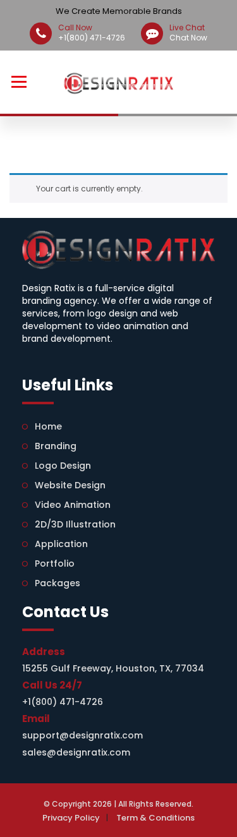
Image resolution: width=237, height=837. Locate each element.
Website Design (70, 485)
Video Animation (73, 504)
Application (61, 544)
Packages (57, 583)
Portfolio (55, 563)
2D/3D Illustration (75, 524)
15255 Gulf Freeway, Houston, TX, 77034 (113, 668)
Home (48, 426)
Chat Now (188, 33)
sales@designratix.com (76, 752)
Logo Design (63, 465)
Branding (55, 446)
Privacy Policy (71, 818)
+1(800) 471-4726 (91, 33)
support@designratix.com (82, 735)
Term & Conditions (155, 818)
